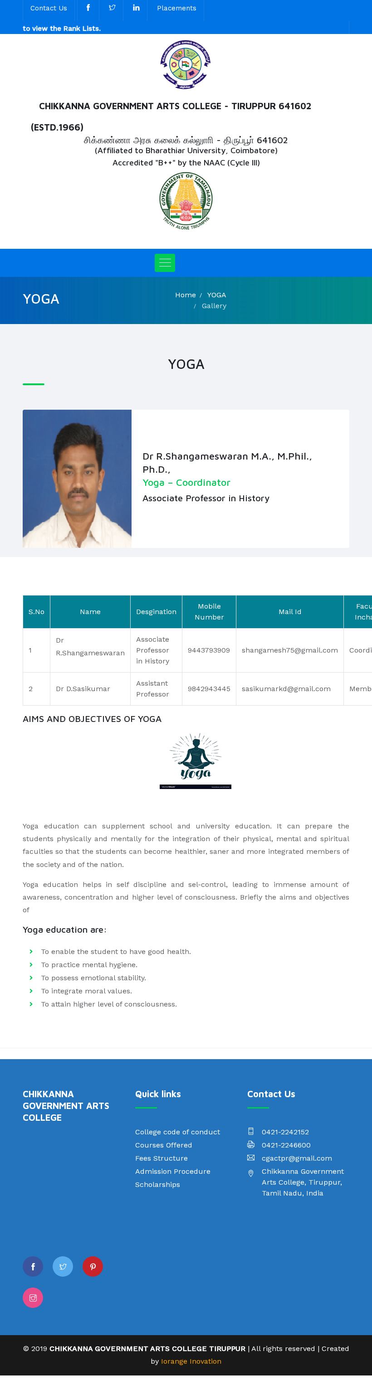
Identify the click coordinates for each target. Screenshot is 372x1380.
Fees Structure (161, 1158)
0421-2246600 (286, 1145)
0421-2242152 (285, 1132)
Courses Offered (163, 1145)
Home (185, 295)
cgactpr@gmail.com (297, 1158)
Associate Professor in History (205, 498)
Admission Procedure (172, 1171)
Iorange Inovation (191, 1361)
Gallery (214, 305)
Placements (176, 8)
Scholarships (157, 1184)
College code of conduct (177, 1132)
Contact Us (48, 8)
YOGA (216, 295)
